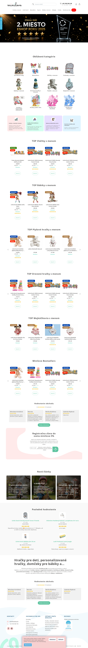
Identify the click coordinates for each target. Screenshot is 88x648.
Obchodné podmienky (31, 634)
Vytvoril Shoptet (69, 646)
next (80, 250)
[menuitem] (17, 10)
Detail (17, 173)
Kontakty (28, 619)
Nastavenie (28, 645)
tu (45, 641)
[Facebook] (8, 628)
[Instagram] (11, 628)
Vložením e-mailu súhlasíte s (44, 449)
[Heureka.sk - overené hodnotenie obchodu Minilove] (68, 625)
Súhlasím (60, 639)
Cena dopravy (29, 627)
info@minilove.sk (14, 621)
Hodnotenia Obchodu (31, 625)
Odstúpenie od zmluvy (32, 632)
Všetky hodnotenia (44, 425)
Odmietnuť (52, 639)
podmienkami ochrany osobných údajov (44, 449)
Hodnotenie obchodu (44, 403)
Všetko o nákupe (30, 623)
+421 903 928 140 (67, 3)
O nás (27, 621)
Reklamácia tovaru (31, 629)
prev (8, 250)
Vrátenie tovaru (30, 631)
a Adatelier (77, 646)
